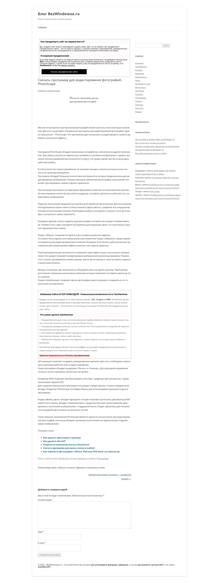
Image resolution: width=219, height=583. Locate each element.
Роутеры (139, 104)
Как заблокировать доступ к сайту (151, 153)
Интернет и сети (142, 84)
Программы (103, 458)
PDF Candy (155, 191)
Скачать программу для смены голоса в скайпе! (69, 448)
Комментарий (45, 500)
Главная (42, 27)
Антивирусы (141, 66)
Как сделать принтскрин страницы (62, 437)
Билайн (138, 70)
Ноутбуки (139, 91)
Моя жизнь (140, 87)
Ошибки (139, 94)
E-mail (41, 543)
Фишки (138, 111)
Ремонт (138, 101)
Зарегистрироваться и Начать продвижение (64, 355)
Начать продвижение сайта (64, 71)
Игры (137, 80)
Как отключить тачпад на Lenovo (150, 143)
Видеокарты (141, 77)
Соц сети (139, 108)
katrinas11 (82, 458)
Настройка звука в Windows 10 (149, 150)
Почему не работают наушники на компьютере (157, 146)
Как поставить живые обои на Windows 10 (155, 139)
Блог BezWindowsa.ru (59, 13)
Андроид (139, 63)
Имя (41, 532)
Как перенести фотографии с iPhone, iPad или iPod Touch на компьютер (81, 451)
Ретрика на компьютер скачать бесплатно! (66, 444)
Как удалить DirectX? (54, 441)
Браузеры (139, 73)
